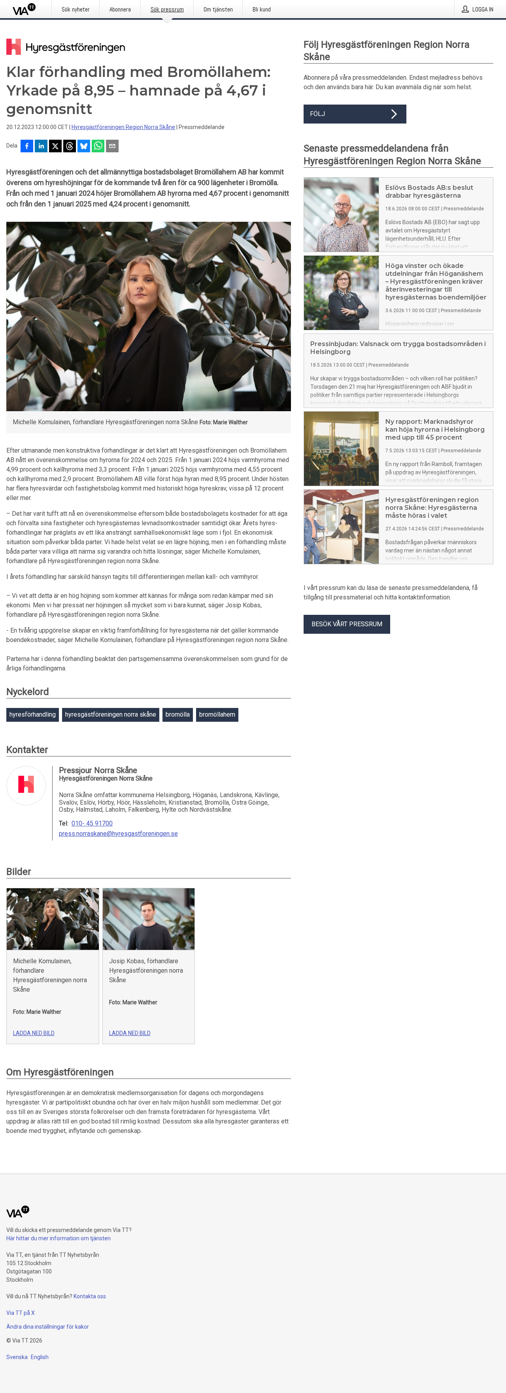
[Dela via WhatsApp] (98, 147)
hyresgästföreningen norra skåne (110, 714)
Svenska (17, 1357)
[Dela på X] (55, 147)
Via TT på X (20, 1313)
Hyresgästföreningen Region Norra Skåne (123, 127)
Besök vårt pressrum (347, 624)
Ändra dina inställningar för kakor (47, 1327)
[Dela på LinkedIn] (41, 147)
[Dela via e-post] (112, 147)
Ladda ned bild (34, 1033)
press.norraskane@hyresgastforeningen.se (118, 833)
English (40, 1357)
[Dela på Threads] (69, 147)
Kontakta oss (90, 1296)
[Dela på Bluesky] (83, 147)
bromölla (178, 714)
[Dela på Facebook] (27, 147)
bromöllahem (217, 714)
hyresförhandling (32, 714)
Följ (317, 114)
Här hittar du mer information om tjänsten (58, 1238)
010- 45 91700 (92, 823)
